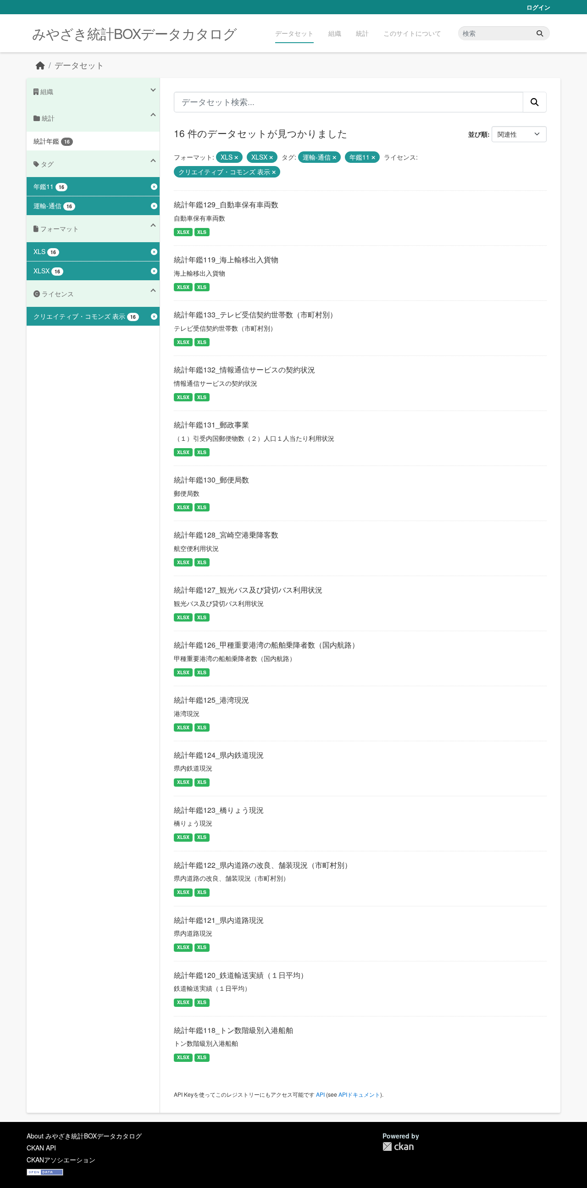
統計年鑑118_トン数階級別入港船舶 (233, 1030)
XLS (201, 231)
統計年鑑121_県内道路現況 (219, 920)
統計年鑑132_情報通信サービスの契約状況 (244, 369)
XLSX (183, 231)
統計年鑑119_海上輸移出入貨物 (226, 259)
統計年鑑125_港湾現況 (211, 699)
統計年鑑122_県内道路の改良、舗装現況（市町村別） (263, 865)
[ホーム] (40, 65)
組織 (334, 33)
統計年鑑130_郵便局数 (211, 479)
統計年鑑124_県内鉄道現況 (219, 754)
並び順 (477, 134)
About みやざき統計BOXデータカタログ (84, 1135)
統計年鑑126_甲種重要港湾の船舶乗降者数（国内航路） (266, 644)
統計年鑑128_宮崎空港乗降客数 (226, 534)
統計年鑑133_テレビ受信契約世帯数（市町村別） (255, 314)
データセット (294, 33)
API (320, 1094)
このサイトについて (412, 33)
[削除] (236, 157)
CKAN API (41, 1147)
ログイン (538, 7)
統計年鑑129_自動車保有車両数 (226, 204)
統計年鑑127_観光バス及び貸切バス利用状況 (248, 589)
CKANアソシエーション (61, 1159)
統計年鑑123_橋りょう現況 (219, 810)
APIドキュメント (359, 1094)
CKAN (398, 1146)
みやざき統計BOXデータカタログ (134, 33)
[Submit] (540, 33)
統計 (362, 33)
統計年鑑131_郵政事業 (211, 424)
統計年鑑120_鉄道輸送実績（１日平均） (241, 975)
